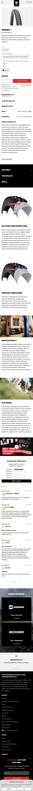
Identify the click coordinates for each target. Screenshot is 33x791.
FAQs (3, 704)
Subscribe (16, 778)
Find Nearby (25, 85)
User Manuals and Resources (10, 701)
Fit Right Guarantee (7, 710)
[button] (6, 32)
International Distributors (9, 744)
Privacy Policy (6, 727)
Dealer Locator (6, 741)
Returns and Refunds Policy (10, 722)
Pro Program (5, 747)
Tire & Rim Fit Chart (7, 707)
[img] (5, 491)
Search (4, 738)
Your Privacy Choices (11, 730)
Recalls (4, 716)
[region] (16, 660)
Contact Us (5, 713)
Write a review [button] (16, 481)
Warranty (4, 698)
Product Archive (6, 750)
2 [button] (15, 582)
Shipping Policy (6, 725)
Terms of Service (7, 719)
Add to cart (22, 81)
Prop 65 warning (7, 159)
